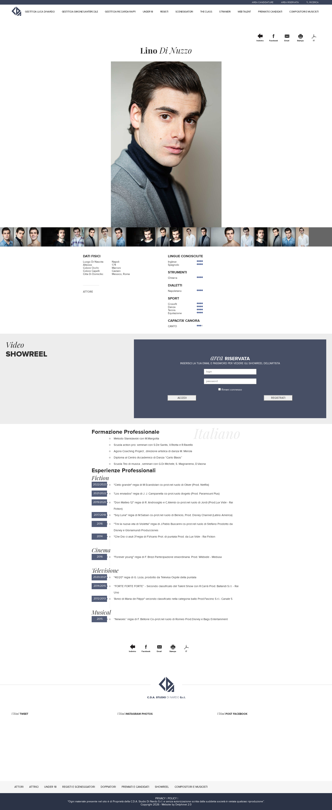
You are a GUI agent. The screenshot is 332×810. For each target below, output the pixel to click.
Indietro (260, 41)
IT (314, 41)
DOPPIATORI (108, 786)
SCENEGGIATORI (184, 11)
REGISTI (164, 11)
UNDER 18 (148, 11)
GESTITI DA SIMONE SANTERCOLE (80, 11)
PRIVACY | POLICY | (166, 798)
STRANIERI (224, 11)
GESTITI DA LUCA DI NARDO (40, 11)
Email (286, 41)
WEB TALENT (244, 11)
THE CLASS (206, 11)
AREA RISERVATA (290, 2)
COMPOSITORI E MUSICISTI (304, 11)
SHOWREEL (162, 786)
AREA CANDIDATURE (262, 2)
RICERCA (314, 2)
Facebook (273, 41)
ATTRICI (33, 786)
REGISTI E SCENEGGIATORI (78, 786)
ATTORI (18, 786)
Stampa (300, 41)
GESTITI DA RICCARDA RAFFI (120, 11)
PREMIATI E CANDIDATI (270, 11)
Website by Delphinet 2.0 (177, 804)
